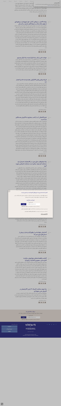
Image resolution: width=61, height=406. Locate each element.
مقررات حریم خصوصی (24, 206)
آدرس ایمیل (30, 202)
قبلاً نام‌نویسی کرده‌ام (44, 214)
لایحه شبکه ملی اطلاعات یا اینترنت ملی (30, 211)
